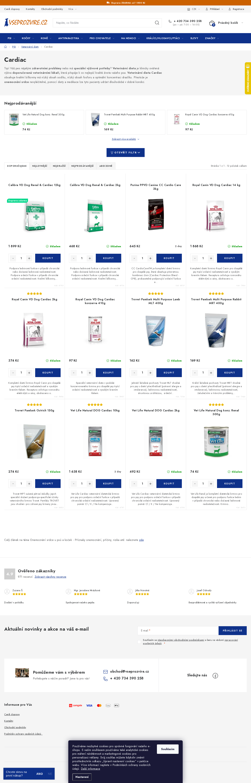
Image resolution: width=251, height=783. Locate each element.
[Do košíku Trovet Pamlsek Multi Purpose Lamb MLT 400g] (169, 372)
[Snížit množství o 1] (13, 258)
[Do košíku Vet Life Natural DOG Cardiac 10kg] (108, 483)
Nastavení (82, 777)
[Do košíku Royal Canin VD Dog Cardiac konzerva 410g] (108, 372)
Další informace (90, 769)
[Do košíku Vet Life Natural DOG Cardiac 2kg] (169, 483)
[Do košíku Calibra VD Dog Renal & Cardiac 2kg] (108, 258)
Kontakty (30, 9)
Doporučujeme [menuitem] (17, 166)
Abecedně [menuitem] (106, 166)
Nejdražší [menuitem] (59, 166)
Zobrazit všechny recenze (50, 577)
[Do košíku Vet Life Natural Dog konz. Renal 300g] (229, 483)
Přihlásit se (232, 630)
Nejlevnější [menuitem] (39, 166)
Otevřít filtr (125, 152)
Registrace (238, 9)
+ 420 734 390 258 (187, 21)
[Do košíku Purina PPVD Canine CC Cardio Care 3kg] (169, 258)
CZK (194, 9)
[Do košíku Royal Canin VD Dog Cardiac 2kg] (48, 372)
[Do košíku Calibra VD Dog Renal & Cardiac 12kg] (48, 258)
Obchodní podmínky (52, 9)
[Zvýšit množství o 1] (29, 258)
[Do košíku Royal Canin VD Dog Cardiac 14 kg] (229, 258)
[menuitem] (11, 38)
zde (141, 540)
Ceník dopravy (12, 9)
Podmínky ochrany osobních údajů (23, 734)
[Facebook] (215, 675)
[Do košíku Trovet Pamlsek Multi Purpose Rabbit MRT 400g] (229, 372)
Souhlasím (167, 749)
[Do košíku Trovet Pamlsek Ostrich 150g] (48, 483)
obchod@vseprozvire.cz (129, 671)
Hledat (157, 22)
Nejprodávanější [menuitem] (82, 166)
